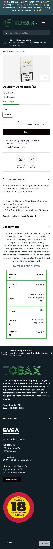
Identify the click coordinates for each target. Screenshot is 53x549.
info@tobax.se (9, 451)
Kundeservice (12, 479)
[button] (43, 23)
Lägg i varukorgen (36, 124)
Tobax (10, 543)
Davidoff (6, 216)
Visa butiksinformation (15, 147)
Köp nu (26, 132)
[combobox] (26, 32)
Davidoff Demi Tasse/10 (16, 51)
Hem (4, 51)
